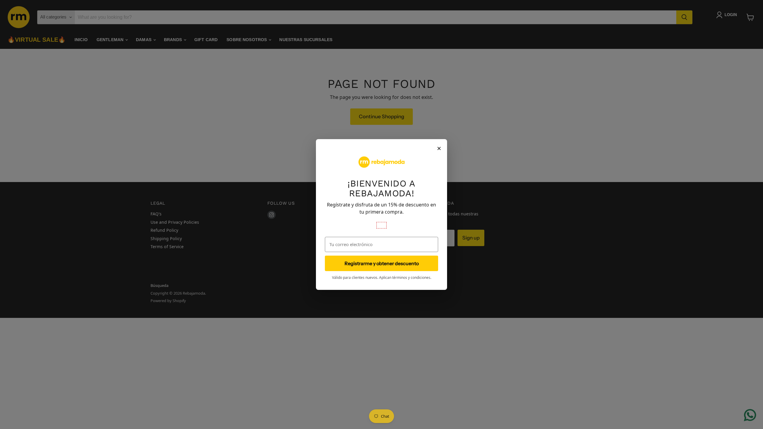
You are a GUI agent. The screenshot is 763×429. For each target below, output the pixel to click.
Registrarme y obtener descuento (382, 263)
